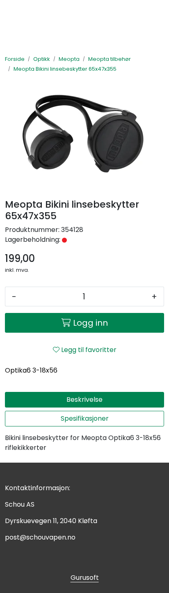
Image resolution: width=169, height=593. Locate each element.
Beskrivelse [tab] (84, 399)
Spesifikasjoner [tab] (85, 418)
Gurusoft (85, 577)
